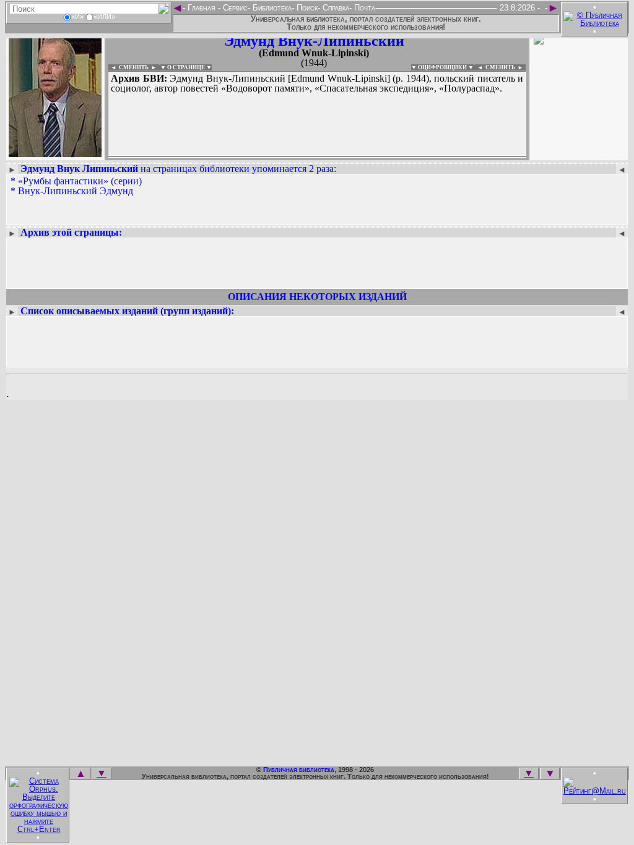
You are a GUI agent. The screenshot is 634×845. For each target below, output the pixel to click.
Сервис (234, 8)
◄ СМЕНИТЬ (128, 67)
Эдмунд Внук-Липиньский (314, 41)
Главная (201, 8)
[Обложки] (578, 153)
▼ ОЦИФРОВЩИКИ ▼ (442, 67)
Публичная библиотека (298, 769)
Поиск (306, 8)
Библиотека (271, 8)
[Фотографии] (55, 153)
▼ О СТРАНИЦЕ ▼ (186, 67)
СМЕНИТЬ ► (505, 67)
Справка (334, 8)
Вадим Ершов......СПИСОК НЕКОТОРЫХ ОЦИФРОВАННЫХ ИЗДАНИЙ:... (317, 157)
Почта (363, 8)
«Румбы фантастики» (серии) (80, 181)
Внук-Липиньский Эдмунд (75, 191)
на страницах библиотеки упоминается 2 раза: (178, 168)
